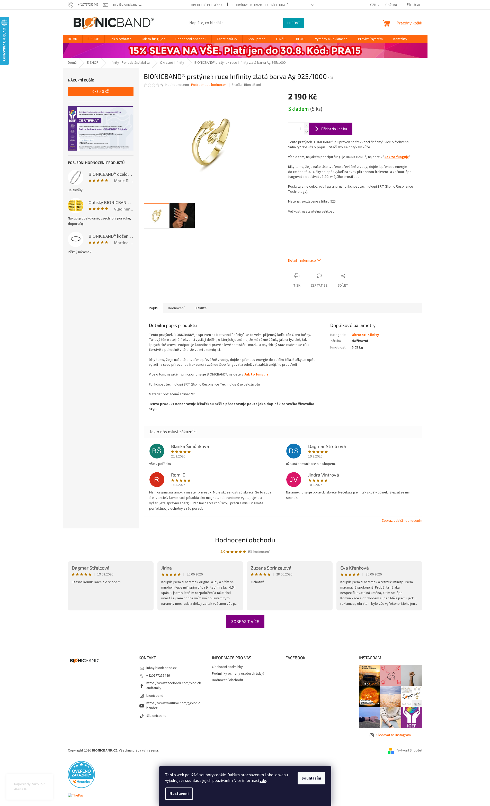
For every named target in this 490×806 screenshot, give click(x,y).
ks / (100, 91)
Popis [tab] (153, 308)
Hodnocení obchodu (245, 540)
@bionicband (156, 715)
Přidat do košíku (334, 128)
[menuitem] (72, 39)
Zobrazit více (245, 621)
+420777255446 (158, 675)
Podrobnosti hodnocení (209, 85)
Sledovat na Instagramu (394, 735)
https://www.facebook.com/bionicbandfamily (173, 686)
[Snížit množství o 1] (306, 132)
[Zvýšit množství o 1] (306, 126)
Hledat (293, 23)
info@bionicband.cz (161, 668)
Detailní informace (302, 260)
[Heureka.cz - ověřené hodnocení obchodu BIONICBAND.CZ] (81, 774)
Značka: (246, 84)
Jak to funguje (397, 157)
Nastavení (179, 793)
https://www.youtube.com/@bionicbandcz (173, 706)
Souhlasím (311, 778)
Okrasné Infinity (365, 334)
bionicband (154, 695)
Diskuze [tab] (201, 308)
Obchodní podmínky (206, 5)
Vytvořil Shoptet (409, 750)
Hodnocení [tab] (176, 308)
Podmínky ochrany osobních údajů (261, 5)
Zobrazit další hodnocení (401, 520)
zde (263, 780)
